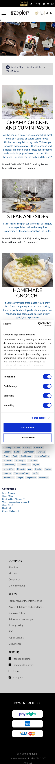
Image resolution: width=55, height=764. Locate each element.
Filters (6, 456)
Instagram (18, 677)
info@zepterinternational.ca (22, 758)
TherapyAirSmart (21, 473)
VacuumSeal (9, 478)
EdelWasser (29, 452)
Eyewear (41, 452)
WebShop (43, 478)
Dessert (7, 452)
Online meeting (17, 585)
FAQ (11, 631)
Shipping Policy (17, 613)
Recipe (48, 469)
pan (29, 469)
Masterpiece (24, 465)
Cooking (27, 448)
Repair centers (16, 637)
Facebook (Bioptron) (23, 665)
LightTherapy (9, 465)
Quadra (38, 469)
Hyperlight (20, 461)
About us (13, 567)
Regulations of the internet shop (25, 601)
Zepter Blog (17, 67)
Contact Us (14, 579)
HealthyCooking (42, 456)
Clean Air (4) (7, 505)
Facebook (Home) (22, 659)
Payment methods (27, 703)
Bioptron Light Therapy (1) (13, 499)
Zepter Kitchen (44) (10, 511)
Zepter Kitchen (35, 67)
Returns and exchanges (21, 619)
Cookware (38, 448)
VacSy (35, 473)
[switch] (47, 386)
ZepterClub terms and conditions (26, 607)
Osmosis (21, 469)
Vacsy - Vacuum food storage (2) (16, 502)
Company (15, 561)
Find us (14, 652)
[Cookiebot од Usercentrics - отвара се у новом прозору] (38, 324)
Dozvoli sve (27, 427)
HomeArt (8, 461)
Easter (17, 452)
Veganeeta (31, 478)
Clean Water (7, 496)
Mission (13, 573)
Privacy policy (16, 625)
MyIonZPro (8, 469)
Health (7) (6, 508)
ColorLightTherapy (12, 448)
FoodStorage (25, 456)
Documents (15, 644)
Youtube (17, 671)
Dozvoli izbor (27, 437)
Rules (13, 594)
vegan (20, 478)
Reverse (7, 473)
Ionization (32, 461)
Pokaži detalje (38, 417)
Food (15, 456)
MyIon (36, 465)
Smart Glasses (8, 493)
